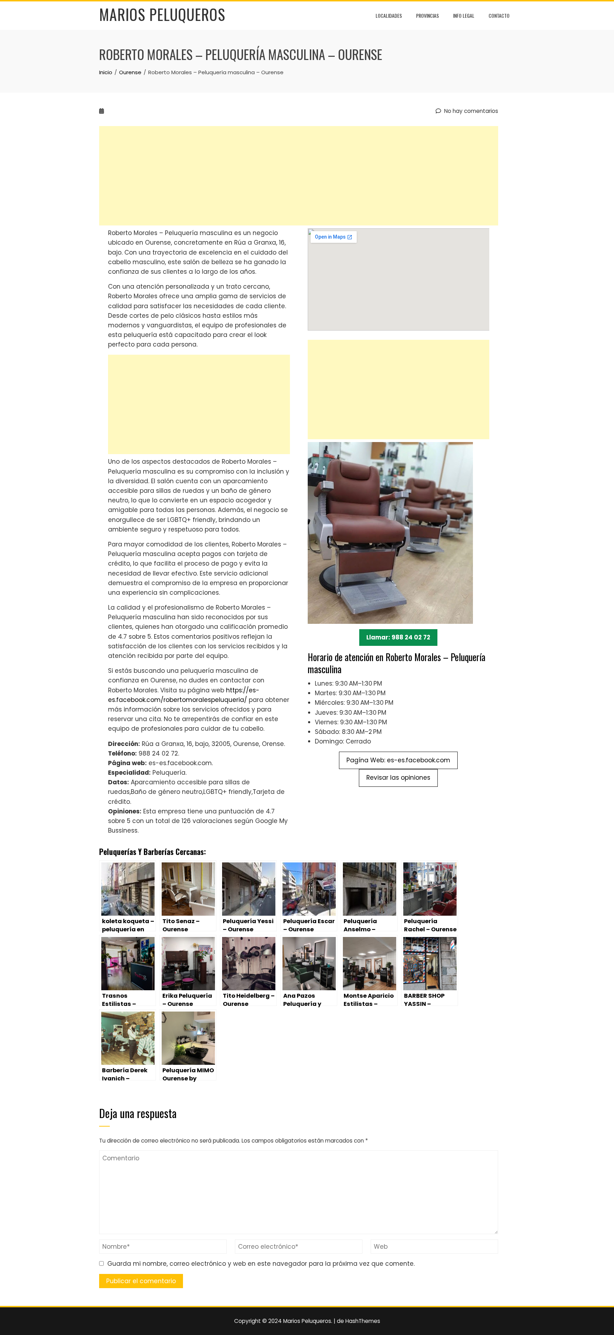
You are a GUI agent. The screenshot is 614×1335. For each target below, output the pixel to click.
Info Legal (463, 15)
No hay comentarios (470, 111)
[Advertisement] (298, 175)
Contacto (499, 15)
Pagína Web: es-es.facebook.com (398, 760)
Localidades (389, 15)
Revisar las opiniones (398, 777)
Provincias (427, 15)
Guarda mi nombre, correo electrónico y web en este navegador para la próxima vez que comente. (261, 1263)
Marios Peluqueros (162, 14)
